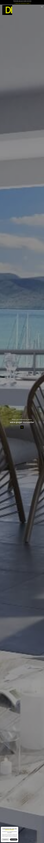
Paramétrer (5, 839)
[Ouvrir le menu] (42, 7)
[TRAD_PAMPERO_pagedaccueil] (7, 14)
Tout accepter (14, 839)
